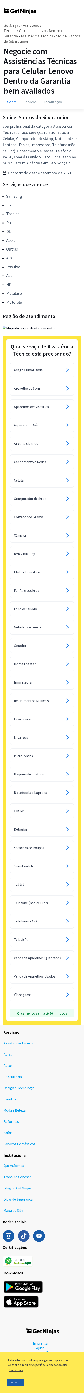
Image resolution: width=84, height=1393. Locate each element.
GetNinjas (12, 25)
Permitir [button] (15, 1382)
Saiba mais (16, 1370)
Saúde (8, 1132)
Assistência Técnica (18, 1043)
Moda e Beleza (15, 1110)
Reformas (11, 1121)
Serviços (30, 101)
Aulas (8, 1054)
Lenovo (39, 30)
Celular (25, 30)
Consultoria (13, 1076)
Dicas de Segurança (18, 1199)
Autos (8, 1065)
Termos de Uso (40, 1352)
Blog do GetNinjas (17, 1188)
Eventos (10, 1099)
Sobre (12, 101)
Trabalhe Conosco (17, 1177)
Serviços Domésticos (19, 1144)
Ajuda (40, 1347)
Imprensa (40, 1343)
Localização (53, 101)
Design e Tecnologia (19, 1088)
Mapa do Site (13, 1210)
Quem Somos (14, 1165)
